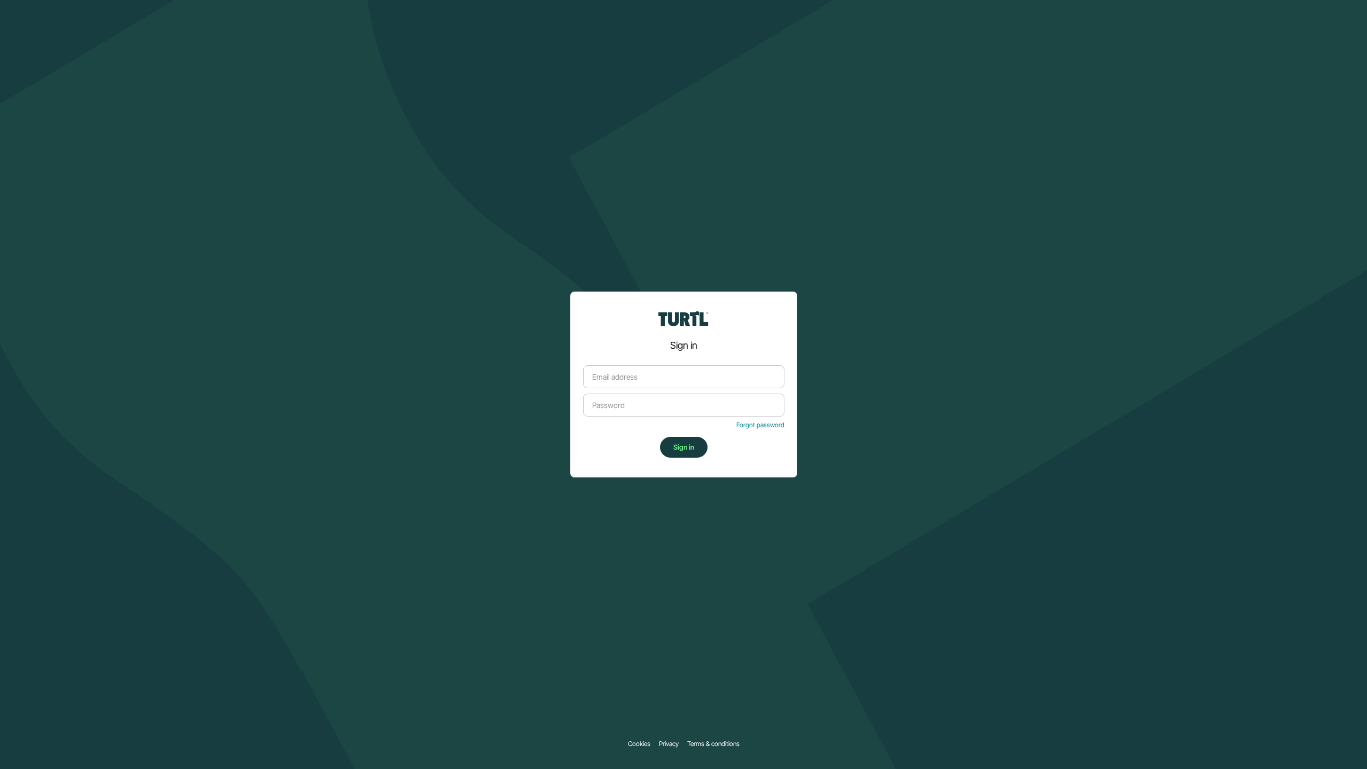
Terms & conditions (713, 744)
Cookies (639, 744)
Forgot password (760, 425)
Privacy (669, 744)
